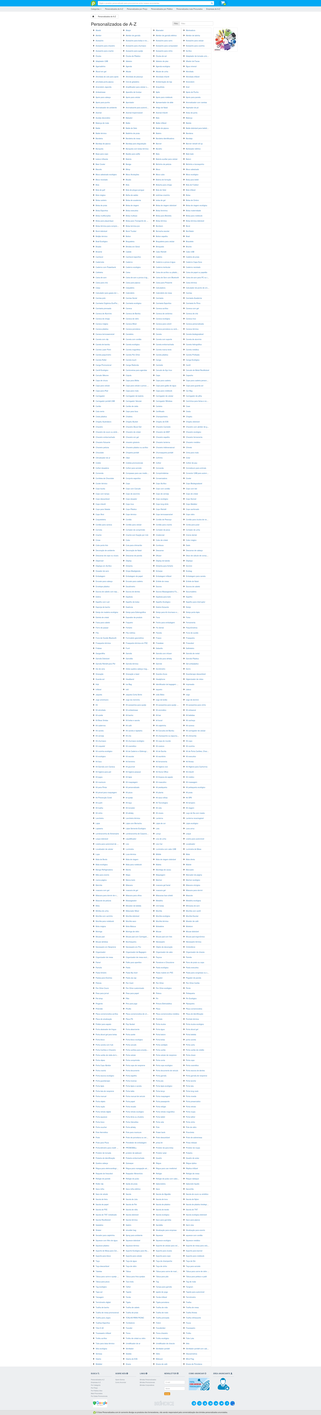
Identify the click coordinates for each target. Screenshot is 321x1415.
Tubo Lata (190, 1338)
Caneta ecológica (133, 344)
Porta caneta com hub (104, 1044)
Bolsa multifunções (103, 215)
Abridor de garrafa (133, 35)
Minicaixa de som (193, 905)
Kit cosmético (131, 746)
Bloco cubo (160, 174)
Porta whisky (131, 1127)
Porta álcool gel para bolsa (106, 1034)
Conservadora (161, 478)
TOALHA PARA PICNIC (135, 1317)
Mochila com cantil (193, 911)
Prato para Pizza (102, 1142)
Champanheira (162, 416)
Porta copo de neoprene (135, 1065)
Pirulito (128, 1008)
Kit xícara (159, 813)
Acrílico (189, 51)
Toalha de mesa (192, 1307)
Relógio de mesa (192, 1173)
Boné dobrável (101, 231)
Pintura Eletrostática (164, 1003)
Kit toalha (99, 808)
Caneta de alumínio (194, 339)
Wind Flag (190, 1359)
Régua (158, 1163)
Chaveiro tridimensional (165, 447)
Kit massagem (191, 782)
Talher (128, 1287)
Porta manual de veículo (135, 1096)
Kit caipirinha (161, 725)
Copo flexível (191, 499)
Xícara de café (161, 1364)
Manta (128, 869)
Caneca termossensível (105, 334)
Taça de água (131, 1261)
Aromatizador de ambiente (106, 107)
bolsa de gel (161, 200)
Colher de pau (191, 463)
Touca (188, 1323)
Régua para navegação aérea (138, 1168)
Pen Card (129, 983)
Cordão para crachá (164, 524)
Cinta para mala (192, 452)
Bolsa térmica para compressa (108, 226)
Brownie (99, 251)
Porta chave (190, 1055)
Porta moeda (191, 1096)
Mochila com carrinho (104, 916)
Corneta (99, 530)
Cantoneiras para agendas (136, 370)
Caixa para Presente (164, 282)
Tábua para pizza (102, 1281)
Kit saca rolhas (162, 797)
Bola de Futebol (192, 185)
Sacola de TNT (192, 1209)
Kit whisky (130, 813)
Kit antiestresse (132, 710)
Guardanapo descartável (196, 674)
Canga (158, 360)
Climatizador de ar (103, 457)
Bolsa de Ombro (192, 200)
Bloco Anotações (132, 174)
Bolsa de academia (133, 200)
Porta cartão (161, 1050)
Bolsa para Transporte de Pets (138, 221)
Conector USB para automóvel (198, 473)
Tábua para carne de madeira (168, 1271)
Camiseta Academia (194, 298)
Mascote (189, 895)
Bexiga (128, 164)
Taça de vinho (161, 1266)
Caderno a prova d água (165, 262)
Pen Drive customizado (135, 988)
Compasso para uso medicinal (138, 473)
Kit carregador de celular (196, 730)
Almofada (189, 71)
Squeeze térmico (132, 1245)
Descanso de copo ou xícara (107, 555)
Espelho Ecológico (163, 602)
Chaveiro (99, 427)
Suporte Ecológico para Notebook (139, 1250)
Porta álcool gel (192, 1029)
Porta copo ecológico (164, 1065)
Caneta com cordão (133, 339)
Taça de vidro (131, 1266)
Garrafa (129, 653)
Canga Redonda (132, 365)
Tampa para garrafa (164, 1287)
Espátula (129, 596)
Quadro (159, 1158)
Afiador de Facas (192, 61)
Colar (188, 457)
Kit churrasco (101, 741)
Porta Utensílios (132, 1122)
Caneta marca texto (164, 349)
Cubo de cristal (162, 540)
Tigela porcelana (162, 1302)
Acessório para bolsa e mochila (138, 40)
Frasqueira (190, 638)
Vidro (158, 1353)
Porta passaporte (163, 1101)
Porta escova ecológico (105, 1075)
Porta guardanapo (103, 1081)
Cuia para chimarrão (134, 545)
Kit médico (190, 777)
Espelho (189, 596)
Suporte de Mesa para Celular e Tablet (111, 1250)
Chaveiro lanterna (163, 442)
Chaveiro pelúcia (102, 447)
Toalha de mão (162, 1307)
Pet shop (99, 998)
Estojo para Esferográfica (136, 612)
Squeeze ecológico (163, 1240)
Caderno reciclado (193, 267)
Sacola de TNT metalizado (106, 1214)
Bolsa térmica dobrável (195, 221)
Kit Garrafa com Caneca (105, 766)
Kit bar (158, 715)
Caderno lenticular (163, 267)
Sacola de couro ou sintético (197, 1194)
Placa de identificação (194, 1014)
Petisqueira (190, 993)
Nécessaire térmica (193, 941)
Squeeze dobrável (133, 1240)
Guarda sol (100, 679)
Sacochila (190, 1189)
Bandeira (99, 138)
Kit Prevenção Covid (104, 797)
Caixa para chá (102, 282)
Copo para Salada (103, 509)
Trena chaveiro (162, 1333)
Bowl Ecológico (102, 241)
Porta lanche (191, 1081)
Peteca (158, 993)
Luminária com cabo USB (166, 849)
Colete (98, 463)
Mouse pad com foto (164, 936)
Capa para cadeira (163, 380)
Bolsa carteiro (101, 200)
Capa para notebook (164, 390)
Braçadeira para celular (165, 241)
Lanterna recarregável (195, 818)
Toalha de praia (132, 1312)
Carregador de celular (164, 396)
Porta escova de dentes (195, 1070)
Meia (98, 905)
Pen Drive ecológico (164, 988)
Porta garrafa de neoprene (196, 1075)
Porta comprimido (133, 1060)
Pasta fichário (101, 972)
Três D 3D (100, 1328)
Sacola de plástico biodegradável (199, 1204)
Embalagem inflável (163, 576)
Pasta (128, 967)
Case (188, 406)
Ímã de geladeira (132, 82)
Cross (98, 540)
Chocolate (100, 452)
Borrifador (190, 231)
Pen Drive (160, 983)
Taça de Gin (191, 1261)
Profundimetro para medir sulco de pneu (112, 1147)
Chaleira (129, 416)
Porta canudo (131, 1044)
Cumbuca (160, 545)
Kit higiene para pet (103, 772)
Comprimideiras (162, 473)
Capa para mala (132, 390)
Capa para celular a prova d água (139, 385)
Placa (158, 1008)
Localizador (190, 844)
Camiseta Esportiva (163, 303)
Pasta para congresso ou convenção (200, 972)
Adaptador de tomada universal (198, 56)
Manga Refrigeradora (104, 869)
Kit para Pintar (101, 787)
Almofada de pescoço (134, 76)
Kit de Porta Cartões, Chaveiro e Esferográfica (204, 751)
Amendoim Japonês (103, 87)
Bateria (128, 159)
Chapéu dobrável (193, 421)
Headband (130, 679)
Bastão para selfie (133, 154)
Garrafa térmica (132, 663)
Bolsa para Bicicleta (163, 215)
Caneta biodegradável (195, 334)
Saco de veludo (102, 1194)
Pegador (159, 978)
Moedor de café (192, 921)
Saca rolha (100, 1189)
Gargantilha (100, 653)
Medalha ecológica (193, 900)
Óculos (98, 56)
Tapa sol (99, 1292)
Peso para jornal (102, 993)
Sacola (128, 1194)
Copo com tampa (102, 493)
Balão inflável (161, 123)
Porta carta (190, 1044)
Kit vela (159, 808)
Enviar (167, 1394)
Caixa (128, 272)
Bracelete (189, 241)
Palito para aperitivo (134, 962)
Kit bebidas (190, 715)
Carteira (159, 406)
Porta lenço (160, 1091)
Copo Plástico (131, 509)
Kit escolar (130, 756)
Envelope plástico (103, 586)
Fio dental (160, 627)
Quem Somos (120, 1379)
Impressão (190, 684)
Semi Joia (190, 1225)
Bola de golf (100, 190)
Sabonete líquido (192, 1184)
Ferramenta (190, 622)
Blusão (128, 179)
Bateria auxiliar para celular (167, 159)
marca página (101, 880)
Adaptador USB (102, 61)
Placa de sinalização (104, 1019)
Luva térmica (131, 854)
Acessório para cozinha (195, 45)
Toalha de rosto (162, 1312)
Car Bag (189, 390)
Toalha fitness (191, 1312)
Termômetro (191, 1297)
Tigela (128, 1302)
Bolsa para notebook (194, 215)
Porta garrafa (161, 1075)
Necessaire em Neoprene (106, 947)
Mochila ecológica (163, 916)
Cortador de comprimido (135, 530)
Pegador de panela (193, 978)
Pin (157, 998)
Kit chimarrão (191, 736)
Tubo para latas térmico (105, 1343)
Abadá (98, 30)
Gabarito (159, 648)
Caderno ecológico (133, 267)
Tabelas (99, 1271)
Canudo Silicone (102, 375)
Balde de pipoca (162, 128)
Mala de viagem (132, 859)
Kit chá (128, 736)
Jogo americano (102, 699)
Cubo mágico (191, 540)
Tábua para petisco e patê (196, 1276)
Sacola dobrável (132, 1214)
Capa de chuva (102, 380)
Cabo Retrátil (161, 251)
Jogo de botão (161, 699)
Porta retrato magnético (165, 1111)
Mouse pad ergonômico (195, 936)
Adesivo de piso (162, 61)
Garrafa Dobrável (102, 658)
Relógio (159, 1173)
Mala (188, 854)
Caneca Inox (191, 318)
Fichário (129, 627)
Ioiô (127, 689)
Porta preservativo (193, 1101)
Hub (97, 684)
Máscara (129, 885)
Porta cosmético (192, 1065)
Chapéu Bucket (132, 421)
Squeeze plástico (102, 1245)
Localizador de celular (104, 849)
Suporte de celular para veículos (169, 1245)
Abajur (128, 30)
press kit (159, 1142)
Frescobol (190, 643)
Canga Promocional (103, 365)
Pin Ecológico (191, 998)
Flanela (159, 633)
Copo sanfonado (192, 509)
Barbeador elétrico (193, 148)
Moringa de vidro (132, 931)
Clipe (128, 457)
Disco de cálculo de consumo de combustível (204, 555)
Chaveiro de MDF (163, 432)
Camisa (189, 293)
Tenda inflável (161, 1297)
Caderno (129, 262)
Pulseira (189, 1153)
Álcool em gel (101, 71)
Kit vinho (99, 813)
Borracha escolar (162, 231)
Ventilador (130, 1348)
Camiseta (159, 298)
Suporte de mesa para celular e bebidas (202, 1245)
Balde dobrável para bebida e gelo (199, 128)
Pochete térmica (192, 1019)
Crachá (98, 535)
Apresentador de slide (164, 102)
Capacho (189, 375)
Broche (189, 246)
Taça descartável (102, 1266)
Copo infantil (101, 504)
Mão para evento (102, 875)
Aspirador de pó (192, 107)
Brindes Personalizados (148, 1379)
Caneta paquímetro (103, 354)
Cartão (98, 406)
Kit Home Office (162, 772)
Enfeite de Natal (192, 581)
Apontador (130, 102)
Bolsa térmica (161, 221)
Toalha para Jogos (103, 1317)
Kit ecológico (101, 756)
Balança (189, 118)
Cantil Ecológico (102, 370)
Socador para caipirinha (105, 1235)
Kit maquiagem (132, 782)
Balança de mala (102, 123)
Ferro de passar (102, 627)
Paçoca (159, 957)
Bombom (159, 226)
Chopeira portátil (132, 452)
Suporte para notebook (195, 1256)
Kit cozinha (190, 746)
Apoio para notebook (164, 97)
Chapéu (189, 416)
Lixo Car (159, 844)
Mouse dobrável (192, 931)
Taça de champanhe (164, 1261)
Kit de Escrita (161, 751)
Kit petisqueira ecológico (195, 787)
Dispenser (100, 560)
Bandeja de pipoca (103, 143)
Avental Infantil (162, 112)
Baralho (159, 148)
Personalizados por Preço (137, 9)
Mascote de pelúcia (103, 900)
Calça (98, 287)
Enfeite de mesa (162, 581)
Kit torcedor (130, 808)
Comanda (160, 468)
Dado (188, 545)
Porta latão (130, 1091)
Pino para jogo (131, 1003)
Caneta (159, 334)
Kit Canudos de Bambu (165, 730)
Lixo (127, 844)
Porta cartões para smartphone (138, 1050)
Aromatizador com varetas (196, 102)
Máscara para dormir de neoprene (109, 895)
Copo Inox (130, 504)
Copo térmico (131, 514)
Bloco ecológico (192, 174)
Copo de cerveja (162, 493)
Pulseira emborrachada (135, 1158)
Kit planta (159, 792)
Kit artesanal (191, 710)
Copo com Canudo (133, 488)
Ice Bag (129, 684)
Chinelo (189, 447)
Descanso (160, 550)
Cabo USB (190, 251)
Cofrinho (159, 457)
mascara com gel (102, 890)
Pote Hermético (102, 1132)
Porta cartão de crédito (195, 1050)
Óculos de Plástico (133, 56)
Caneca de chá (192, 313)
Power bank (160, 1132)
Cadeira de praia (192, 257)
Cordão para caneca (104, 524)
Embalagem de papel (134, 576)
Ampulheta (160, 87)
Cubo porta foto (102, 545)
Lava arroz (190, 828)
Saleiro (128, 1225)
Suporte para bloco (103, 1256)
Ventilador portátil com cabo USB (199, 1348)
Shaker (98, 1230)
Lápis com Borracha (134, 823)
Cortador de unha (193, 530)
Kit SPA (189, 797)
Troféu (188, 1333)
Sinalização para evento (195, 1230)
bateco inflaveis (102, 159)
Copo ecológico (162, 499)
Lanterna (159, 818)
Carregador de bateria (134, 396)
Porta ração (100, 1106)
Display (129, 560)
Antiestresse (100, 92)
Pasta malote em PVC (164, 972)
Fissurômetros (191, 627)
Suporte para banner (194, 1250)
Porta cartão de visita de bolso (108, 1055)
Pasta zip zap (131, 978)
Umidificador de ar (133, 1343)
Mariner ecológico (193, 880)
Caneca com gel (192, 308)
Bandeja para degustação (136, 143)
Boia (97, 185)
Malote (188, 864)
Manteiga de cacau (163, 869)
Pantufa (99, 967)
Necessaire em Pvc (133, 947)
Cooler (188, 478)
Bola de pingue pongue (135, 190)
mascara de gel (132, 890)
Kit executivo (191, 756)
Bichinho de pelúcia (163, 164)
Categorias (95, 9)
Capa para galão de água (166, 385)
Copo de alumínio (133, 493)
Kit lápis (129, 777)
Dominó (189, 566)
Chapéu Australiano (103, 421)
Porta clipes (100, 1060)
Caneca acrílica (162, 308)
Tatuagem (100, 1297)
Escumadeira (191, 591)
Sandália (159, 1225)
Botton (128, 236)
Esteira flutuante (162, 607)
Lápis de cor (161, 823)
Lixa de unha (161, 838)
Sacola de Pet (131, 1204)
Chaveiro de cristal (133, 432)
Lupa (98, 854)
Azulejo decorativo (103, 118)
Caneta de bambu (103, 344)
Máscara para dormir (194, 890)
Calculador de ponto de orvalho (198, 287)
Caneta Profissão (193, 354)
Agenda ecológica (163, 66)
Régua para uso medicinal (166, 1168)
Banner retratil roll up (194, 143)
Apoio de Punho (192, 92)
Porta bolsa (160, 1039)
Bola (127, 185)
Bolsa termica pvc (133, 226)
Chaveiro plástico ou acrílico (137, 447)
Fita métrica (130, 633)
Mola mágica (101, 926)
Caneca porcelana (133, 329)
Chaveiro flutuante (103, 442)
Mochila (159, 911)
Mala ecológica (102, 864)
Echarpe (159, 571)
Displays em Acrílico (104, 566)
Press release (191, 1142)
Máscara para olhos (134, 895)
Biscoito (99, 169)
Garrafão (129, 658)
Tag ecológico (101, 1287)
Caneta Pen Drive (133, 354)
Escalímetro (130, 586)
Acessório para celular (195, 40)
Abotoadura (190, 30)
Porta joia (159, 1081)
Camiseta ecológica (133, 303)
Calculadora (160, 287)
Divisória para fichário (164, 566)
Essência (129, 607)
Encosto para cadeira (134, 581)
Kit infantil (190, 772)
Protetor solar (161, 1153)
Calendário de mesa (164, 293)
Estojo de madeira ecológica (107, 612)
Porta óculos (161, 1024)
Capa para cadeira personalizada (199, 380)
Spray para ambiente (134, 1235)
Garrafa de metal (192, 653)
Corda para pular (192, 524)
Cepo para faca (132, 411)
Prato (98, 1137)
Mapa (128, 875)
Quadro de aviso (192, 1158)
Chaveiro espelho (163, 437)
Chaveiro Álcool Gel (133, 427)
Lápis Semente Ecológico (136, 828)
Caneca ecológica (163, 318)
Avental (99, 112)
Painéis (189, 957)
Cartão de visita (132, 406)
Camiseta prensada (103, 308)
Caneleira (129, 334)
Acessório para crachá (104, 51)
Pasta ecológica (162, 967)
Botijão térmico (101, 236)
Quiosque (129, 1163)
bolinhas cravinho (163, 195)
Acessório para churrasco (136, 45)
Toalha (188, 1302)
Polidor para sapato (103, 1024)
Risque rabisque (192, 1178)
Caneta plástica (162, 354)
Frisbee (99, 648)
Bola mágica (100, 195)
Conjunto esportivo (133, 478)
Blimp (128, 169)
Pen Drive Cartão (193, 983)
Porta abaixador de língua (106, 1029)
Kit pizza (129, 792)
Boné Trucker (131, 231)
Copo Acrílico (161, 483)
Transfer (129, 1328)
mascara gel (161, 890)
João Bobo (160, 694)
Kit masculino (161, 782)
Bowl (188, 236)
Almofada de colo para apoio (107, 76)
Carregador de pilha (194, 396)
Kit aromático (161, 710)
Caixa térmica (191, 282)
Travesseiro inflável (103, 1333)
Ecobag (189, 571)
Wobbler (99, 1364)
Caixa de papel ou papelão (196, 272)
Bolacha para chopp (164, 185)
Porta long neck (192, 1091)
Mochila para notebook (105, 921)
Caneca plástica (102, 329)
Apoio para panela (193, 97)
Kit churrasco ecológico (135, 741)
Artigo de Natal (162, 107)
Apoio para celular (133, 97)
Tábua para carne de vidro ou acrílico (201, 1271)
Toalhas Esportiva (103, 1323)
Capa (158, 375)
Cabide (128, 251)
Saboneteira (161, 1184)
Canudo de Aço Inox (164, 370)
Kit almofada (101, 710)
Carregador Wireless (164, 401)
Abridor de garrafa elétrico (166, 35)
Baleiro (158, 133)
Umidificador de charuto (165, 1343)
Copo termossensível (164, 514)
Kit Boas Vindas (102, 720)
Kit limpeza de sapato (164, 777)
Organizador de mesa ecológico (138, 957)
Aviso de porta (191, 112)
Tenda (128, 1297)
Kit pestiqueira (161, 787)
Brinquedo (160, 246)
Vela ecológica (101, 1348)
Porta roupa (190, 1111)
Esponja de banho (103, 607)
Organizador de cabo (164, 952)
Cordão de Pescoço (164, 519)
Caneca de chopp (103, 318)
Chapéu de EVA (162, 421)
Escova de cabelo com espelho (108, 591)
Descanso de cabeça (194, 550)
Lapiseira (99, 828)
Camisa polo (101, 298)
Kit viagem (190, 808)
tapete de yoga (162, 1292)
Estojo (188, 607)
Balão (128, 123)
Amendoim (190, 82)
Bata (157, 154)
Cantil (188, 365)
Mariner (159, 880)
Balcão (188, 123)
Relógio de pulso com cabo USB (168, 1178)
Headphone (160, 679)
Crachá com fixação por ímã (137, 535)
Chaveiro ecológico (193, 432)
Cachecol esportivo (133, 257)
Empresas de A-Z (213, 9)
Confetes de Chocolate (105, 478)
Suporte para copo (163, 1256)
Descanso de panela (134, 555)
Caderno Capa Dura (194, 262)
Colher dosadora (102, 468)
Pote (157, 1127)
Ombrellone (190, 947)
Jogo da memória (133, 699)
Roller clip (99, 1184)
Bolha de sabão (132, 195)
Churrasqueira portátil (164, 452)
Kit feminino (130, 761)
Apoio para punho (103, 102)
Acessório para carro (164, 40)
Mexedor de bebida (133, 905)
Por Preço (94, 1388)
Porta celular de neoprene (166, 1055)
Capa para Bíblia (132, 380)
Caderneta (100, 262)
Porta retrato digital (103, 1111)
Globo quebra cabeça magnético (139, 669)
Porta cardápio (162, 1044)
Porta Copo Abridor (103, 1065)
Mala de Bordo (101, 859)
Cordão (129, 519)
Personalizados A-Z (97, 1379)
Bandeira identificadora (165, 138)
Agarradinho (100, 66)
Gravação (99, 674)
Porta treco (100, 1122)
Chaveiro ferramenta (194, 437)
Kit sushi (99, 802)
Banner (159, 143)
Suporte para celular (134, 1256)
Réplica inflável (192, 1168)
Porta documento (132, 1070)
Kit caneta (100, 730)
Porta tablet (160, 1117)
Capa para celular (103, 385)
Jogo (188, 694)
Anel (187, 87)
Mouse (158, 931)
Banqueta (99, 148)
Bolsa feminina (162, 210)
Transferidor (161, 1328)
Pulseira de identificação (105, 1158)
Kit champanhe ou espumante (168, 736)
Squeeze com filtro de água (106, 1240)
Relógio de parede (103, 1178)
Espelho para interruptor (195, 602)
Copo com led (191, 488)
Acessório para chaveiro (105, 45)
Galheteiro (190, 648)
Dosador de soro (102, 571)
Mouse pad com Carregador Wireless (140, 936)
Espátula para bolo (163, 596)
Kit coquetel (100, 746)
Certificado (160, 411)
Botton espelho (162, 236)
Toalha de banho (102, 1307)
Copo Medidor (191, 504)
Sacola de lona (162, 1199)
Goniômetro (160, 669)
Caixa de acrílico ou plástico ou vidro (170, 272)
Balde (98, 128)
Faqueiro (129, 622)
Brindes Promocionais (147, 1382)
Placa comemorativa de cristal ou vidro (141, 1014)
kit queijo (129, 797)
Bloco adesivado (192, 169)
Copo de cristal (192, 493)
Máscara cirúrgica (193, 885)
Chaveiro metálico (193, 442)
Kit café (129, 725)
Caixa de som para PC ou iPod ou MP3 (201, 277)
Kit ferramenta (161, 761)
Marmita (99, 885)
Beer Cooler (100, 164)
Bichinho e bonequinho (195, 164)
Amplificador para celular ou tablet (139, 87)
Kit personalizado (132, 787)
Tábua (128, 1271)
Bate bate (190, 154)
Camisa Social (131, 298)
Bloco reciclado (102, 179)
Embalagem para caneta (196, 576)
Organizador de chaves (195, 952)
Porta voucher (101, 1127)
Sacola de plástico (163, 1204)
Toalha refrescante (193, 1317)
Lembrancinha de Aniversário (107, 833)
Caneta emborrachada (165, 344)
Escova (159, 586)
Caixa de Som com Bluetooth (167, 277)
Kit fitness (190, 761)
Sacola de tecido (162, 1209)
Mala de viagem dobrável (166, 859)
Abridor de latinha (193, 35)
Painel (98, 962)
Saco (158, 1189)
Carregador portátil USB (105, 401)
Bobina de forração (163, 179)
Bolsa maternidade (193, 210)
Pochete (159, 1019)
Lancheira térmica (133, 818)
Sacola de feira (102, 1199)
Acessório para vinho (164, 51)
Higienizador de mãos (194, 679)
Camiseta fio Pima (193, 303)
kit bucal (159, 720)
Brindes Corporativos (147, 1385)
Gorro (188, 669)
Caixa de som (101, 277)
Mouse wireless (102, 941)
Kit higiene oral (162, 766)
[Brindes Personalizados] (225, 39)
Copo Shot (100, 514)
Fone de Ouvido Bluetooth (106, 638)
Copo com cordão (163, 488)
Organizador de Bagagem (136, 952)
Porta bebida (191, 1034)
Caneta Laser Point (103, 349)
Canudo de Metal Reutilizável (197, 370)
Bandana (189, 133)
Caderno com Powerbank (106, 267)
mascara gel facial (163, 885)
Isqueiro (159, 689)
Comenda (99, 473)
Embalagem (100, 576)
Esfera (98, 596)
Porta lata (190, 1086)
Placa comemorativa (194, 1008)
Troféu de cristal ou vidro (135, 1338)
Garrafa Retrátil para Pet (105, 663)
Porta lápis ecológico (164, 1086)
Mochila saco (131, 921)
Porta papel (130, 1101)
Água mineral (191, 66)
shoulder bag (131, 1230)
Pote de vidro (191, 1127)
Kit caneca (190, 725)
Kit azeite (99, 715)
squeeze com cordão (194, 1235)
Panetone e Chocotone (165, 962)
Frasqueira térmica (103, 643)
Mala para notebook (134, 864)
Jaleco (188, 689)
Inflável (98, 689)
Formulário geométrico (135, 638)
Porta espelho (131, 1075)
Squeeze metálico (193, 1240)
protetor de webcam (134, 1153)
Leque (188, 833)
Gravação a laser (132, 674)
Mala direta (190, 859)
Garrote (159, 663)
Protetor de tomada (103, 1153)
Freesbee (160, 643)
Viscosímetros (191, 1353)
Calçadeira (130, 287)
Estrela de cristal (102, 617)
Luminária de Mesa (193, 849)
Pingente (99, 1003)
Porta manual (101, 1096)
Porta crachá (101, 1070)
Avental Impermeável (134, 112)
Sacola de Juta (132, 1199)
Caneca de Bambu (133, 313)
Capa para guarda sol (194, 385)
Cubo (128, 540)
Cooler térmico (101, 483)
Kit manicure (101, 782)
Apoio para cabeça (103, 97)
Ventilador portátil (163, 1348)
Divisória (129, 566)
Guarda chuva (161, 674)
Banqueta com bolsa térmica (137, 148)
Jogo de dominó (192, 699)
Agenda (129, 66)
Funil (128, 648)
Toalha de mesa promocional (107, 1312)
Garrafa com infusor (164, 653)
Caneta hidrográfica (194, 344)
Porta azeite (130, 1034)
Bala (157, 118)
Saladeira (99, 1225)
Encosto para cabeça (104, 581)
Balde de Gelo (131, 128)
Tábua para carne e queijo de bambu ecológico (114, 1276)
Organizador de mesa (104, 957)
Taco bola (130, 1281)
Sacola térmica (132, 1220)
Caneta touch (131, 360)
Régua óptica (191, 1163)
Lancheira (100, 818)
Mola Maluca (131, 926)
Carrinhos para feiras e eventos (198, 401)
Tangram (189, 1287)
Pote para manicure (133, 1132)
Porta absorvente (132, 1029)
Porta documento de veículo (167, 1070)
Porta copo (190, 1060)
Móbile (158, 854)
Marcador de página (194, 875)
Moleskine (160, 926)
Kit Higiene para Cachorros (196, 766)
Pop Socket (130, 1024)
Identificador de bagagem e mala (169, 684)
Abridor (98, 35)
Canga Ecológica (192, 360)
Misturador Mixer (132, 911)
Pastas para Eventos (104, 978)
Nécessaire (160, 941)
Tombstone (130, 1323)
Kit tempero (190, 802)
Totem (158, 1323)
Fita (97, 633)
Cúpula (128, 375)
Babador (129, 118)
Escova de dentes (133, 591)
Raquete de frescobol (104, 1173)
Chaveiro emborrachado (105, 437)
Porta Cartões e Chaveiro (106, 1050)
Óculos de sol (161, 56)
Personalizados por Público (162, 9)
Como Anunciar (120, 1382)
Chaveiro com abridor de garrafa (199, 427)
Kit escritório (161, 756)
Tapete (128, 1292)
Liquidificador (131, 838)
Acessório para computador (167, 45)
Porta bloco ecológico (134, 1039)
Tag (157, 1281)
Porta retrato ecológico (135, 1111)
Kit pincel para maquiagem (106, 792)
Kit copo (189, 741)
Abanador (160, 30)
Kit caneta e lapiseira (134, 730)
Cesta (188, 411)
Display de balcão (163, 560)
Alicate (128, 71)
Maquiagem (160, 875)
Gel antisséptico (192, 663)
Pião (127, 998)
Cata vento (100, 411)
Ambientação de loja (164, 82)
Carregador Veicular (134, 401)
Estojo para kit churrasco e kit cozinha (171, 612)
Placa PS (129, 1019)
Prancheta (190, 1132)
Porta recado (131, 1106)
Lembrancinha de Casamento (137, 833)
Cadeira (159, 257)
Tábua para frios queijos (135, 1276)
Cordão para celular (134, 524)
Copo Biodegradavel (194, 483)
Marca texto (130, 880)
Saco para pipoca (193, 1220)
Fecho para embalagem (165, 622)
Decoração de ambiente (105, 550)
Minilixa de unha (102, 911)
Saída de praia (131, 1184)
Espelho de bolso (132, 602)
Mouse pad (100, 936)
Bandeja (189, 138)
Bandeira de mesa (133, 138)
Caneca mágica (102, 324)
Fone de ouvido (192, 633)
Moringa (99, 931)
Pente (188, 988)
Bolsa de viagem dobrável (166, 205)
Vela (187, 1343)
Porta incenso (131, 1081)
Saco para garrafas (163, 1220)
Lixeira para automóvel (195, 838)
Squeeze (159, 1235)
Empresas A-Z (96, 1382)
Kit (97, 705)
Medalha (159, 900)
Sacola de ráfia (132, 1209)
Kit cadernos (101, 725)
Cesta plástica (101, 416)
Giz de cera (100, 669)
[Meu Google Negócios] (232, 1401)
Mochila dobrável (132, 916)
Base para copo (102, 154)
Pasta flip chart (132, 972)
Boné (188, 226)
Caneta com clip (102, 339)
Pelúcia (98, 983)
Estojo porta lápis (193, 612)
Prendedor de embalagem (136, 1142)
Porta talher (190, 1117)
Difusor (159, 555)
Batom (188, 159)
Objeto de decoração (164, 947)
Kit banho (129, 715)
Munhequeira (131, 941)
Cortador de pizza (163, 530)
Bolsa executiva (132, 210)
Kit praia (189, 792)
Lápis (98, 823)
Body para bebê (192, 179)
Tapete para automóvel (195, 1292)
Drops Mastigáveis (133, 571)
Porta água (160, 1029)
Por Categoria (95, 1385)
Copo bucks (100, 488)
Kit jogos (99, 777)
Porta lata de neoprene (105, 1091)
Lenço (158, 833)
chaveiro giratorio (133, 442)
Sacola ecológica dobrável (196, 1214)
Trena (128, 1333)
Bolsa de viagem (132, 205)
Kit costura (160, 746)
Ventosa (99, 1353)
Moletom (189, 926)
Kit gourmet (130, 766)
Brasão (98, 246)
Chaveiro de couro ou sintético (108, 432)
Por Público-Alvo (96, 1391)
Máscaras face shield (164, 895)
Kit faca (99, 761)
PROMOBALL (131, 1147)
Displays (189, 560)
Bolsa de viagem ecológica (196, 205)
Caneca (129, 308)
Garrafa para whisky (164, 658)
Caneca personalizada (195, 324)
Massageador (131, 900)
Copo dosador (131, 499)
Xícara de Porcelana (194, 1364)
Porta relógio (161, 1106)
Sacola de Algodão (163, 1194)
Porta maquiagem (163, 1096)
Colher (158, 463)
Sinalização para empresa (166, 1230)
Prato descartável (163, 1137)
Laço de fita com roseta (195, 813)
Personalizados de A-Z (114, 9)
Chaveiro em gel (132, 437)
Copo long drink (162, 504)
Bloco (158, 169)
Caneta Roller (101, 360)
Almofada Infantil (162, 76)
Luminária (130, 849)
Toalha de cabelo (132, 1307)
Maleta (158, 864)
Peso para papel (132, 993)
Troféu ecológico (162, 1338)
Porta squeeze (101, 1117)
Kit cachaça (190, 720)
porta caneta (191, 1039)
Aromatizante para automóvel (137, 107)
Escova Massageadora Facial (167, 591)
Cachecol (99, 257)
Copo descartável (103, 499)
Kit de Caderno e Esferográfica (138, 751)
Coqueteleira (101, 519)
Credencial (160, 535)
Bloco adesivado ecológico (106, 174)
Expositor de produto (134, 617)
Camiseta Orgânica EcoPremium (109, 303)
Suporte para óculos (164, 1250)
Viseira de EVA (131, 1359)
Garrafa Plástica (192, 658)
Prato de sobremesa (194, 1137)
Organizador (101, 952)
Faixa (188, 617)
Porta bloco (100, 1039)
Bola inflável (190, 190)
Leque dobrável (102, 838)
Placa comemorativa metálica (167, 1014)
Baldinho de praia (133, 133)
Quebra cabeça (102, 1163)
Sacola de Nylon (192, 1199)
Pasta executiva (192, 967)
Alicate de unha (162, 71)
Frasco (158, 638)
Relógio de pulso (132, 1178)
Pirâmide (99, 1008)
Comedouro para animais (196, 468)
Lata (157, 828)
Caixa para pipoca (133, 282)
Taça (98, 1261)
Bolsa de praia (101, 205)
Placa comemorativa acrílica (107, 1014)
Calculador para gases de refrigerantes (111, 293)
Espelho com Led (102, 602)
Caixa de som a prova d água (137, 277)
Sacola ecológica (162, 1214)
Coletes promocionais (134, 463)
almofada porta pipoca (104, 82)
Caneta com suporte (164, 339)
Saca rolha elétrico (133, 1189)
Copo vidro (190, 514)
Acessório (99, 40)
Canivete (159, 365)
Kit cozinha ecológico (104, 751)
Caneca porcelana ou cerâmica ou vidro (172, 329)
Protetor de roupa (193, 1147)
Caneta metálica (192, 349)
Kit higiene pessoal (133, 772)
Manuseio (190, 869)
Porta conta (160, 1060)
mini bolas (160, 905)
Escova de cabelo (193, 586)
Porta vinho (190, 1122)
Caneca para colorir (164, 324)
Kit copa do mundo (163, 741)
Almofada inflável (192, 76)
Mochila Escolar (192, 916)
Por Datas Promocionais (99, 1396)
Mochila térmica (162, 921)
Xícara (128, 1364)
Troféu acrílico (101, 1338)
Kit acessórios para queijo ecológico (170, 705)
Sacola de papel (102, 1204)
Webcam (159, 1359)
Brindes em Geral (133, 246)
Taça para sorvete (193, 1266)
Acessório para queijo (134, 51)
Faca (158, 617)
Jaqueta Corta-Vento (134, 694)
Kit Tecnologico (162, 802)
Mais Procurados (96, 1393)
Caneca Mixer (131, 324)
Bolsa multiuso (131, 215)
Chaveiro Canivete (163, 427)
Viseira (98, 1359)
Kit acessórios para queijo (136, 705)
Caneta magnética (133, 349)
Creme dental (191, 535)
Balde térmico (101, 133)
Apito (158, 92)
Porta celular (131, 1055)
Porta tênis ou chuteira (135, 1117)
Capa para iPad (102, 390)
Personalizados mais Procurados (189, 9)
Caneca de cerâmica (164, 313)
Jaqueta (99, 694)
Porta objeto (100, 1101)
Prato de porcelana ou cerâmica (138, 1137)
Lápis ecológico (192, 823)
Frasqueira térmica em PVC (137, 643)
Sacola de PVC (101, 1209)
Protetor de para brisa (164, 1147)
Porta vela (160, 1122)
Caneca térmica (192, 329)
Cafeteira (99, 272)
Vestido (129, 1353)
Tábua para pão (162, 1276)
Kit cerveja (100, 736)
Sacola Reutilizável (103, 1220)
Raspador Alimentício (134, 1173)
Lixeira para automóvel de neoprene (110, 844)
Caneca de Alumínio (104, 313)
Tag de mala (191, 1281)
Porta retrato (191, 1106)
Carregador (100, 396)
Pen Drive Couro (102, 988)
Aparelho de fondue (133, 92)
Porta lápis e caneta (134, 1086)
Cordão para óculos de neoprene (199, 519)
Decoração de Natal (134, 550)
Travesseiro (190, 1328)
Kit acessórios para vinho (196, 705)
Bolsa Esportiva (102, 210)
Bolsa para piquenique (104, 221)
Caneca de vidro (132, 318)
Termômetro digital (103, 1302)
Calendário (130, 293)
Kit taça (129, 802)
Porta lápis (100, 1086)
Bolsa (188, 195)
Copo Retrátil (161, 509)
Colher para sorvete (134, 468)
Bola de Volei (161, 190)
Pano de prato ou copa (195, 962)
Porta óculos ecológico (195, 1024)
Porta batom (161, 1034)
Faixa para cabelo (103, 622)
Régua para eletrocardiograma (108, 1168)
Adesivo (129, 61)
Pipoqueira (190, 1003)
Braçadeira (130, 241)
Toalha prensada (162, 1317)
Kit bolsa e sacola (133, 720)
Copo (128, 483)
